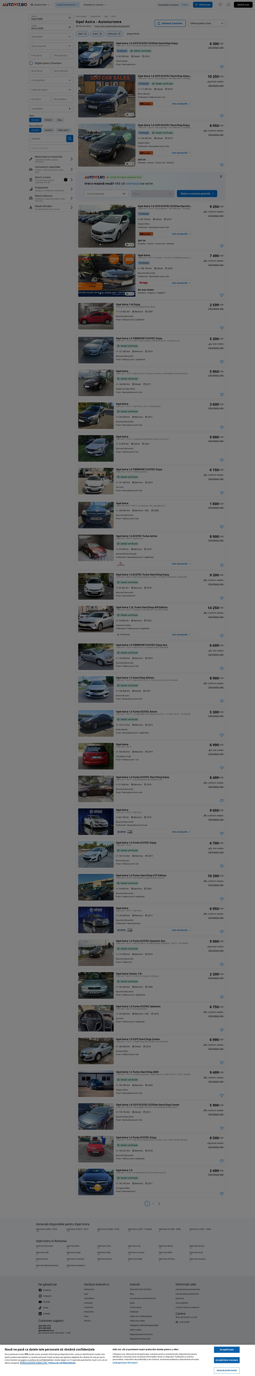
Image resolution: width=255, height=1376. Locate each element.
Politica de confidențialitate (62, 1363)
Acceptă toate (227, 1349)
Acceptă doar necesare (227, 1360)
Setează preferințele (227, 1370)
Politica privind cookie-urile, (34, 1363)
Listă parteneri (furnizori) (125, 1362)
